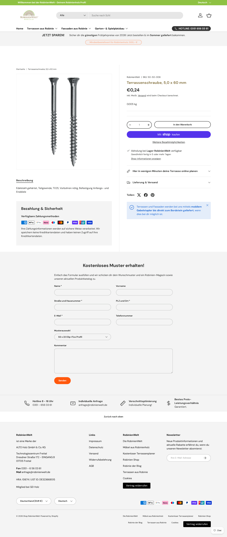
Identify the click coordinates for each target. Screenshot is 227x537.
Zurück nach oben (113, 416)
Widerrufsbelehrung (100, 459)
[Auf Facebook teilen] (145, 195)
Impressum (95, 441)
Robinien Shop (131, 459)
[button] (209, 15)
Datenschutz (96, 447)
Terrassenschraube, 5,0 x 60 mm (42, 69)
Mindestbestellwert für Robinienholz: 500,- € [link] (113, 42)
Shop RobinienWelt (31, 516)
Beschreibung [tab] (24, 180)
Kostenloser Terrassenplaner (139, 453)
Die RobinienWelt (132, 441)
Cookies (127, 478)
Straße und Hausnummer (67, 300)
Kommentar (60, 345)
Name (57, 286)
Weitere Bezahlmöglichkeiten (168, 142)
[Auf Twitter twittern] (139, 195)
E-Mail (57, 315)
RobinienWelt (133, 77)
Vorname (121, 286)
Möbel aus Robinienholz (136, 447)
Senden (62, 380)
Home (19, 28)
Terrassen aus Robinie (40, 28)
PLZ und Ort (122, 300)
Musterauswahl (62, 330)
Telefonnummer (124, 315)
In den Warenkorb (182, 124)
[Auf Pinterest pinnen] (152, 195)
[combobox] (119, 15)
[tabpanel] (64, 190)
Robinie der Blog (132, 466)
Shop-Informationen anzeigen (146, 158)
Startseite (20, 69)
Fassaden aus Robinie (74, 28)
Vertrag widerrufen (136, 485)
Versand (142, 95)
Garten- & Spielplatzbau (109, 28)
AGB (91, 466)
